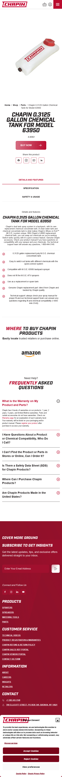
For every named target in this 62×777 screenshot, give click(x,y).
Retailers (7, 687)
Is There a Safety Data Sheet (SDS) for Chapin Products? (25, 467)
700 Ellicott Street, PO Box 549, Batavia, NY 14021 (31, 705)
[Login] (50, 5)
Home (7, 105)
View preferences (31, 766)
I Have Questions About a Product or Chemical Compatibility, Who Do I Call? (25, 438)
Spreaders (8, 612)
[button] (57, 720)
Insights (6, 682)
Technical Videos (11, 635)
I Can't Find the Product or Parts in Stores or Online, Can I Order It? (25, 454)
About (5, 672)
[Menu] (57, 4)
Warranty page (8, 418)
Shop (15, 105)
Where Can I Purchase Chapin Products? (22, 481)
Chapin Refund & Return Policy (18, 645)
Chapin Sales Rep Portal (15, 650)
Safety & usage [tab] (31, 197)
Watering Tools (10, 617)
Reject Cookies (31, 758)
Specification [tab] (31, 188)
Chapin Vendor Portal (14, 654)
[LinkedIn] (41, 160)
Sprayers (7, 608)
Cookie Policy (21, 773)
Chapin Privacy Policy (36, 773)
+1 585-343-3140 (13, 700)
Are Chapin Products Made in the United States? (24, 494)
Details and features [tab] (31, 180)
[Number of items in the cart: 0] (45, 5)
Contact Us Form (11, 659)
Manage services (10, 743)
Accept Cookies (31, 750)
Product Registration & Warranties (21, 640)
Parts (23, 105)
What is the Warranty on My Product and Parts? (20, 403)
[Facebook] (18, 160)
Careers (6, 677)
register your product (29, 423)
